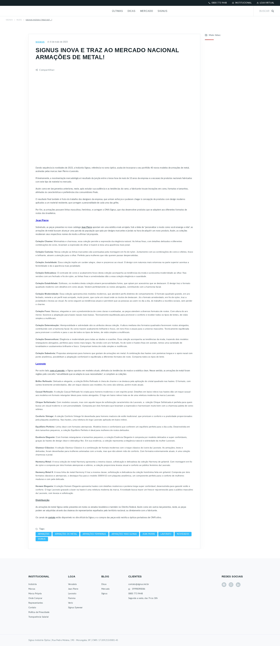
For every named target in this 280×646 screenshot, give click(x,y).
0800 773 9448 (219, 3)
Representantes (35, 603)
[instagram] (231, 584)
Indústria (32, 584)
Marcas (31, 589)
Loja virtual (267, 3)
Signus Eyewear (75, 608)
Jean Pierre (73, 589)
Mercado (146, 11)
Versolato (72, 584)
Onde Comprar (35, 598)
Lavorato (72, 594)
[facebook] (224, 584)
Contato (32, 608)
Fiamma (72, 598)
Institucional (243, 3)
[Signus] (16, 11)
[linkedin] (238, 584)
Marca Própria (35, 594)
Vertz (70, 603)
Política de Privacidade (38, 612)
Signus (162, 11)
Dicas (131, 11)
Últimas (117, 11)
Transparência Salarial (38, 617)
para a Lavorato (57, 371)
